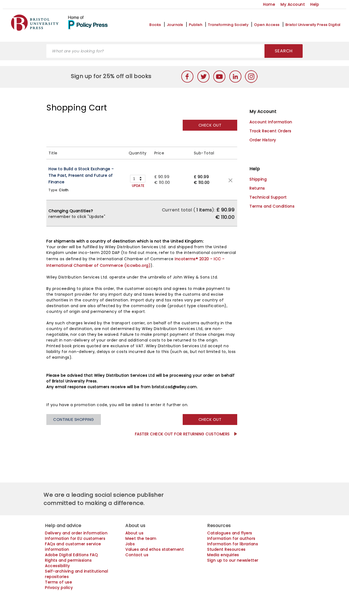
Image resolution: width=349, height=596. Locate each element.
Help (314, 4)
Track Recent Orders (270, 131)
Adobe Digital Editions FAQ (71, 555)
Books (155, 24)
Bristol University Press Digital (313, 24)
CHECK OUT (210, 125)
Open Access (267, 24)
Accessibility (57, 565)
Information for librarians (232, 544)
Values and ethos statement (154, 549)
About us (134, 533)
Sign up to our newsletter (232, 560)
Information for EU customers (75, 538)
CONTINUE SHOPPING (73, 419)
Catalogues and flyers (229, 533)
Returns (257, 188)
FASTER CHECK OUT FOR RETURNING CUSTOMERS (183, 434)
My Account (293, 4)
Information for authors (231, 538)
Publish (196, 24)
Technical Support (268, 197)
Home (269, 4)
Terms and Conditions (271, 206)
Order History (262, 140)
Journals (175, 24)
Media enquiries (223, 555)
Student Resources (226, 549)
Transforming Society (228, 24)
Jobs (130, 544)
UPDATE (138, 185)
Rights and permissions (68, 560)
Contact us (136, 555)
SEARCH (284, 51)
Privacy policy (59, 587)
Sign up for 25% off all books (112, 76)
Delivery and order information (76, 533)
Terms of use (58, 582)
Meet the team (141, 538)
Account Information (270, 122)
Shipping (258, 179)
